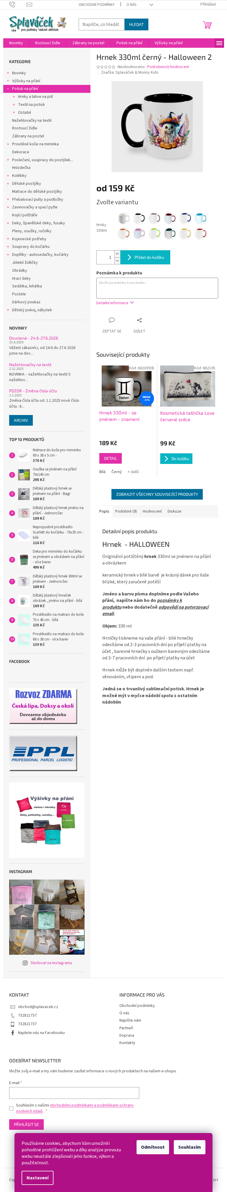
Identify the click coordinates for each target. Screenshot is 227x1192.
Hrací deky (21, 278)
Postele (19, 294)
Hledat (136, 24)
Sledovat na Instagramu (51, 963)
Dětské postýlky (26, 184)
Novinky (19, 73)
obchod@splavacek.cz (38, 1007)
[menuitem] (16, 43)
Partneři (126, 1028)
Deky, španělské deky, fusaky (38, 223)
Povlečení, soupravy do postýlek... (42, 160)
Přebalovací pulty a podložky (37, 199)
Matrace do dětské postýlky (37, 192)
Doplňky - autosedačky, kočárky (40, 255)
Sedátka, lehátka (27, 286)
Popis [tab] (104, 511)
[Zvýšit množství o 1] (117, 254)
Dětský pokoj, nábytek (32, 310)
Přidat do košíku (149, 257)
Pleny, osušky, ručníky (31, 231)
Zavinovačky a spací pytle (35, 207)
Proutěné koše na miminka (35, 144)
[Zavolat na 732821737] (18, 4)
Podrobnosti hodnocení (168, 67)
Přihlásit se (26, 1124)
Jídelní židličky (25, 263)
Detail (110, 458)
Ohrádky (19, 271)
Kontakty (127, 1043)
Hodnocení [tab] (152, 511)
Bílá (102, 472)
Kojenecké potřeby (29, 239)
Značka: (129, 72)
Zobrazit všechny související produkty (157, 494)
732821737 (27, 1015)
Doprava (126, 1035)
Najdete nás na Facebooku (41, 1033)
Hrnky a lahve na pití (35, 97)
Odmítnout (153, 1147)
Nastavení (37, 1178)
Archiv (21, 420)
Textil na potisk (31, 105)
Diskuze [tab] (174, 511)
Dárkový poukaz (26, 302)
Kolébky (19, 176)
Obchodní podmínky (97, 4)
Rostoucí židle (24, 128)
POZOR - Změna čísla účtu (33, 390)
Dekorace (20, 152)
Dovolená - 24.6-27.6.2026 (33, 338)
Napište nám (130, 1020)
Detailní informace (112, 303)
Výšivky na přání (26, 81)
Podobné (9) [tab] (126, 511)
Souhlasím (189, 1147)
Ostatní (24, 113)
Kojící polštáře (25, 215)
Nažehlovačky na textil (31, 121)
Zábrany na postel (28, 136)
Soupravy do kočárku (31, 247)
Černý (116, 472)
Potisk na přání (25, 89)
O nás (131, 4)
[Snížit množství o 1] (117, 260)
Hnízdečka (21, 168)
